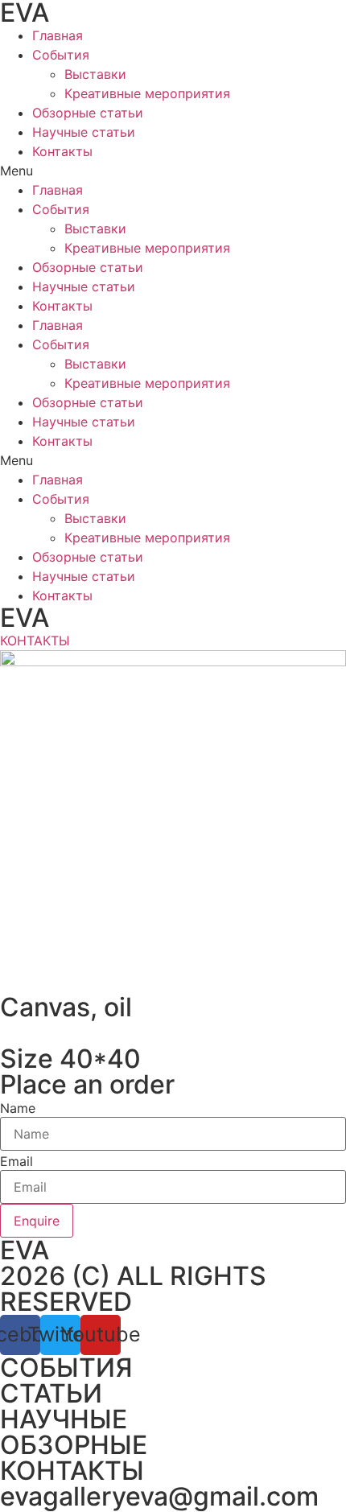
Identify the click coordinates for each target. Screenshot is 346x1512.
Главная (57, 35)
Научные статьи (83, 132)
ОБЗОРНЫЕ (73, 1445)
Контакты (62, 151)
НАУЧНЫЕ (63, 1419)
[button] (173, 170)
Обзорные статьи (87, 113)
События (60, 55)
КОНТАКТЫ (72, 1470)
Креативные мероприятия (147, 93)
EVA (24, 617)
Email (16, 1161)
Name (17, 1108)
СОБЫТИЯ (66, 1367)
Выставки (95, 74)
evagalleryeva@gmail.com (159, 1496)
